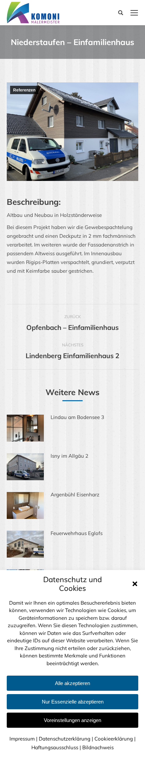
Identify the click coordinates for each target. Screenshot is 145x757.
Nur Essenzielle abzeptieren (73, 702)
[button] (135, 583)
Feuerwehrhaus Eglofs (77, 533)
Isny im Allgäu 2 (69, 456)
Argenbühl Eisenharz (75, 494)
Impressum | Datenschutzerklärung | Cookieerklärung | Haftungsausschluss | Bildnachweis (72, 743)
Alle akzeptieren (72, 683)
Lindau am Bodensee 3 (77, 417)
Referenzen (24, 90)
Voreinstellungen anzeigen (72, 720)
